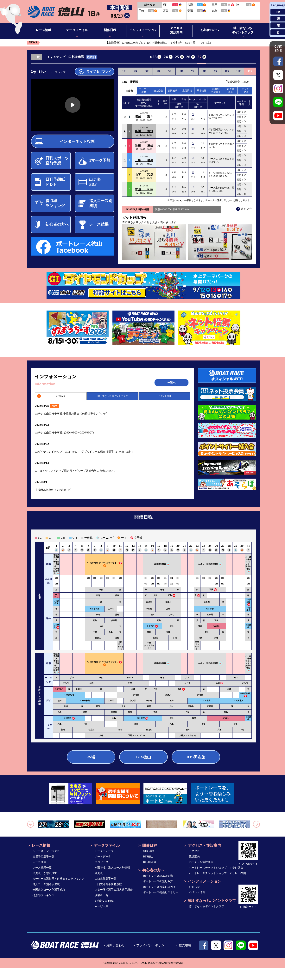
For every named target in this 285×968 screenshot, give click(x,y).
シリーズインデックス (46, 851)
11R (238, 71)
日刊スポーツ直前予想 (57, 160)
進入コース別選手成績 (46, 884)
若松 (172, 626)
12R (250, 71)
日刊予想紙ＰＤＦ (55, 181)
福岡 (152, 615)
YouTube (253, 945)
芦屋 (117, 595)
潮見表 (99, 873)
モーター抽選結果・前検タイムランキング (58, 878)
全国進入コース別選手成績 (49, 889)
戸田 (155, 595)
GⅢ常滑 (210, 609)
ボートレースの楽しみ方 (158, 881)
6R (181, 71)
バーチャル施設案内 (201, 862)
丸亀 (111, 632)
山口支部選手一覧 (105, 878)
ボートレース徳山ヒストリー (160, 892)
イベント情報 (165, 396)
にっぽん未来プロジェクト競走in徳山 (248, 563)
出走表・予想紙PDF (45, 873)
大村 (101, 626)
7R (192, 71)
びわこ (171, 615)
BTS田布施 (196, 757)
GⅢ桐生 (67, 718)
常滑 (66, 706)
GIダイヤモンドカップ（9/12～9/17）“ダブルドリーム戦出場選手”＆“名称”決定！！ (85, 451)
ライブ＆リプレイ (99, 71)
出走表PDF (95, 181)
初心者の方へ (57, 224)
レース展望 (39, 862)
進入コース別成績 (100, 203)
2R (135, 71)
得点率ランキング (55, 203)
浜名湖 (149, 602)
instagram (228, 945)
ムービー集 (101, 906)
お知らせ (60, 396)
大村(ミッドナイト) (197, 645)
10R (227, 71)
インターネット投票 (77, 141)
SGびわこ (56, 595)
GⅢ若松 (248, 626)
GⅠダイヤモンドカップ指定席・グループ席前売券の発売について (75, 470)
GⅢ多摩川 (248, 609)
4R (158, 71)
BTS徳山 (143, 757)
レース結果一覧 (42, 867)
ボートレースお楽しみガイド (160, 887)
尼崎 (168, 609)
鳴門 (101, 590)
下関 (95, 632)
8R (204, 71)
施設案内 (194, 856)
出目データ (101, 862)
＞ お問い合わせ (113, 945)
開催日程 (148, 851)
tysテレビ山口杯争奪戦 (208, 564)
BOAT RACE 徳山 (63, 11)
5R (170, 71)
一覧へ (172, 382)
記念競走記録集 (104, 900)
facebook (203, 945)
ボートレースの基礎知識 (158, 875)
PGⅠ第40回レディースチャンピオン (102, 563)
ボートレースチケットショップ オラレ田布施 (217, 873)
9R (215, 71)
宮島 (95, 620)
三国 (211, 589)
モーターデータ (104, 851)
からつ (130, 677)
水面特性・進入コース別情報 (112, 867)
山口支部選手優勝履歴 (108, 884)
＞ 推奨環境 (183, 945)
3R (147, 71)
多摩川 (168, 602)
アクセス (194, 851)
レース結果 (99, 224)
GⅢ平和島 (94, 609)
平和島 (149, 609)
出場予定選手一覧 (43, 856)
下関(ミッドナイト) (120, 645)
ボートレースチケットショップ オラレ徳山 (216, 867)
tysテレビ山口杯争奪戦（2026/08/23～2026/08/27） (65, 432)
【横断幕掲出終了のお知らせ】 (54, 489)
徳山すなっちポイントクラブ (113, 396)
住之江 (98, 638)
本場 (91, 757)
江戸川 (111, 609)
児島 (170, 595)
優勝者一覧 (101, 895)
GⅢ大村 (150, 626)
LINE (241, 945)
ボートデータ (103, 856)
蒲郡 (200, 626)
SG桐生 (216, 626)
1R (124, 71)
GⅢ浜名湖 (56, 602)
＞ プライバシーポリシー (149, 945)
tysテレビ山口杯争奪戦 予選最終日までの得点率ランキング (71, 413)
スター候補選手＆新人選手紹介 (114, 889)
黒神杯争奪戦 (160, 564)
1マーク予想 (100, 160)
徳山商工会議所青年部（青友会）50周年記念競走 (56, 564)
